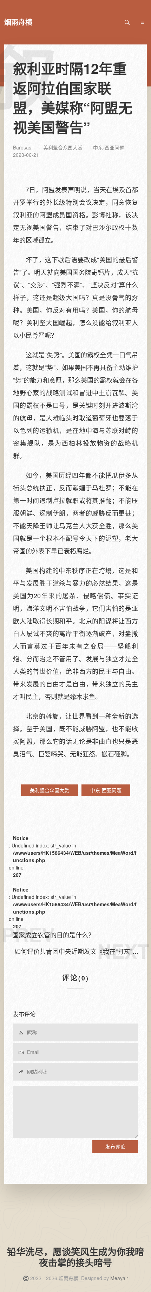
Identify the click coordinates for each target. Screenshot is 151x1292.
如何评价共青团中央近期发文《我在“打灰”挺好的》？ (76, 951)
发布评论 (115, 1146)
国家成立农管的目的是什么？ (53, 934)
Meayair (119, 1277)
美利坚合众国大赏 (63, 147)
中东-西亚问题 (108, 147)
